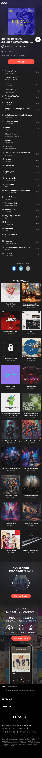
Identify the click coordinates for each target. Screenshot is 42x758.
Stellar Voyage (10, 386)
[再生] (38, 39)
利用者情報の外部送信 (8, 732)
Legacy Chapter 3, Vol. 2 (10, 331)
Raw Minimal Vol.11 (11, 359)
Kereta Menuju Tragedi (31, 523)
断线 (31, 331)
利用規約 (4, 728)
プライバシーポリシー (18, 728)
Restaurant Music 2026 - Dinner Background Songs (31, 305)
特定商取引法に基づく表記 (28, 732)
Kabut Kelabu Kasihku (11, 496)
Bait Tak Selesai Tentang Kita (11, 468)
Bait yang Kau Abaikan (31, 468)
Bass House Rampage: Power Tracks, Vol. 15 (31, 414)
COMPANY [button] (7, 706)
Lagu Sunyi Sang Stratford (31, 441)
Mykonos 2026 (31, 359)
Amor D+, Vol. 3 (11, 304)
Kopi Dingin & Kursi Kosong (11, 441)
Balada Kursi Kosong (31, 496)
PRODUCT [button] (7, 699)
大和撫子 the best (10, 550)
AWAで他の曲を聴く (21, 596)
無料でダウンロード (21, 638)
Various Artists (19, 46)
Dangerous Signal (31, 386)
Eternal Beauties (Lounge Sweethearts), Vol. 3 (22, 690)
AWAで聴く (21, 61)
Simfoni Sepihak (11, 523)
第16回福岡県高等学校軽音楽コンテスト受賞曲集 (11, 414)
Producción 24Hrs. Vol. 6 (31, 550)
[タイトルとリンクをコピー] (28, 268)
